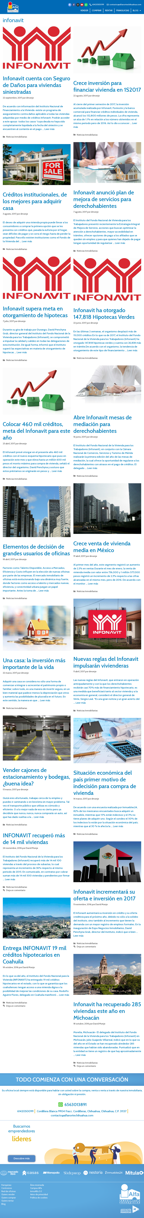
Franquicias (122, 10)
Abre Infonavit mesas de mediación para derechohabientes (102, 424)
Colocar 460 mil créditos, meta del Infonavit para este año (36, 431)
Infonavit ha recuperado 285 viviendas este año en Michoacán (107, 1011)
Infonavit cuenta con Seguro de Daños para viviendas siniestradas (36, 85)
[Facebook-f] (74, 4)
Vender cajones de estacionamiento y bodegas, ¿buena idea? (36, 777)
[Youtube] (82, 4)
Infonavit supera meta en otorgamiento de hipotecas (35, 312)
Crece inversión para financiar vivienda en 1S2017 (107, 86)
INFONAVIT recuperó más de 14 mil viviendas (34, 838)
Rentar (108, 10)
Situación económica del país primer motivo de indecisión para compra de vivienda (104, 782)
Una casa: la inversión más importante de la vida (34, 663)
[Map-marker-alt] (69, 4)
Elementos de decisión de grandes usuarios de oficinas (36, 550)
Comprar (96, 10)
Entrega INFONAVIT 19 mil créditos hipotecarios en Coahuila (34, 955)
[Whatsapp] (86, 4)
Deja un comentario (15, 890)
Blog (135, 10)
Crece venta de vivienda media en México (101, 546)
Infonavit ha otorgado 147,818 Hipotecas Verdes (104, 313)
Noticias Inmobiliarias (16, 136)
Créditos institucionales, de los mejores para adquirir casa (35, 201)
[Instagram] (78, 4)
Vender (84, 10)
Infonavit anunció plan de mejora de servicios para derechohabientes (103, 199)
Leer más (49, 129)
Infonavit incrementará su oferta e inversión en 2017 (104, 895)
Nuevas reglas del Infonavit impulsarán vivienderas (105, 662)
